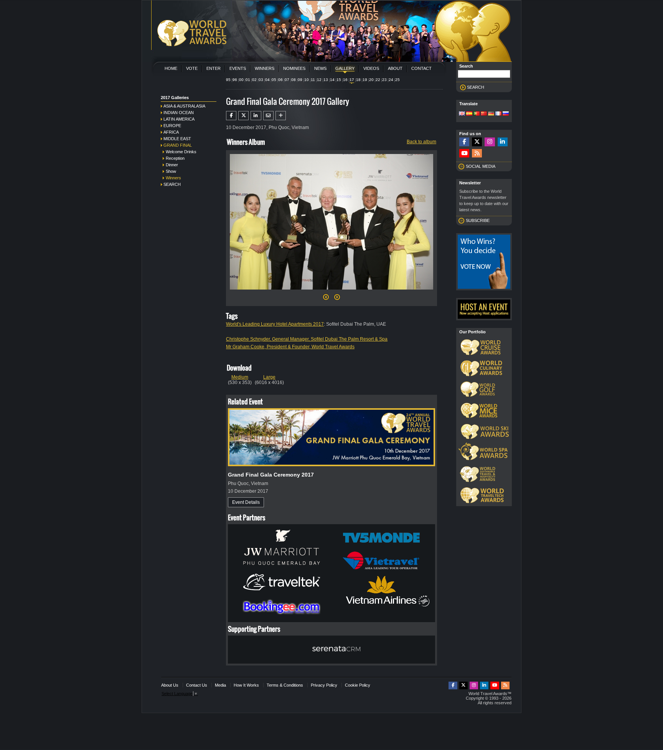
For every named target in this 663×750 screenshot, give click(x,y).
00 (241, 80)
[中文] (484, 114)
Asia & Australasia (184, 106)
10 (306, 80)
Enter (213, 68)
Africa (171, 132)
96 (235, 80)
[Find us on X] (477, 141)
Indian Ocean (178, 112)
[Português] (476, 114)
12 (319, 80)
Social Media (480, 166)
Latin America (179, 119)
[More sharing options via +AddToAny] (280, 115)
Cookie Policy (357, 685)
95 (228, 80)
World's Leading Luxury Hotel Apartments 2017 (275, 324)
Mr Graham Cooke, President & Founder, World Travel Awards (290, 346)
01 (248, 80)
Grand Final (177, 145)
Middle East (177, 138)
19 (365, 80)
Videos (371, 68)
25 (397, 80)
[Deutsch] (491, 114)
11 (313, 80)
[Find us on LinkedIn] (503, 141)
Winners (264, 68)
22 (378, 80)
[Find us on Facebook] (464, 141)
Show (171, 171)
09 (300, 80)
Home (171, 68)
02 (254, 80)
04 (267, 80)
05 (274, 80)
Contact (421, 68)
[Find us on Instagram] (490, 141)
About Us (169, 685)
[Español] (469, 114)
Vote (192, 68)
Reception (175, 158)
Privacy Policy (324, 685)
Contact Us (196, 685)
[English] (462, 114)
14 (332, 80)
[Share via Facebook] (231, 115)
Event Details (246, 502)
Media (220, 685)
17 (352, 80)
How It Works (246, 685)
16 (345, 80)
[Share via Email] (268, 115)
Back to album (421, 141)
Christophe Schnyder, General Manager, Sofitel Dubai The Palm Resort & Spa (307, 339)
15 (338, 80)
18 (358, 80)
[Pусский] (506, 114)
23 (384, 80)
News (320, 68)
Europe (172, 125)
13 (325, 80)
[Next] (331, 292)
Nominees (294, 68)
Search (172, 184)
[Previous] (326, 299)
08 (293, 80)
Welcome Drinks (181, 151)
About (395, 68)
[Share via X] (243, 115)
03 (261, 80)
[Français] (498, 114)
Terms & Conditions (285, 685)
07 (287, 80)
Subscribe (478, 220)
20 (371, 80)
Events (237, 68)
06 (280, 80)
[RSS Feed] (477, 153)
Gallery (345, 68)
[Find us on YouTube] (464, 153)
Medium (239, 377)
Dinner (172, 164)
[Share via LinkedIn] (256, 115)
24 (391, 80)
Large (269, 377)
